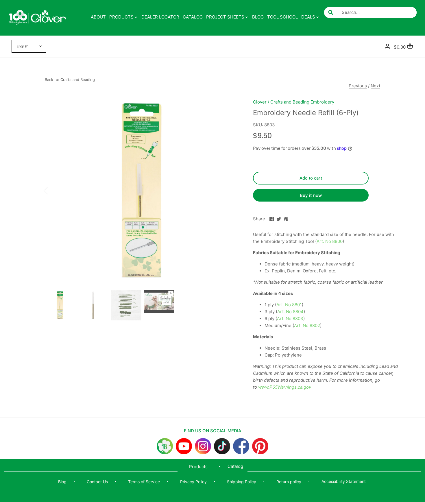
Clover (260, 102)
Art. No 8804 (290, 311)
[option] (142, 190)
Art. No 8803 (290, 318)
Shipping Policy (241, 481)
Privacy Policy (193, 481)
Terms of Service (144, 481)
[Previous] (53, 190)
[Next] (230, 190)
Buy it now (311, 195)
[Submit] (330, 12)
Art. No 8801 (289, 304)
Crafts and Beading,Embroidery (302, 102)
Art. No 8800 (330, 241)
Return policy (288, 481)
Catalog (235, 466)
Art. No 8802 (307, 325)
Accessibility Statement (343, 481)
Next (375, 85)
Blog (62, 481)
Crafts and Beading (77, 79)
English (22, 46)
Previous (358, 85)
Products (198, 466)
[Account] (387, 46)
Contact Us (97, 481)
